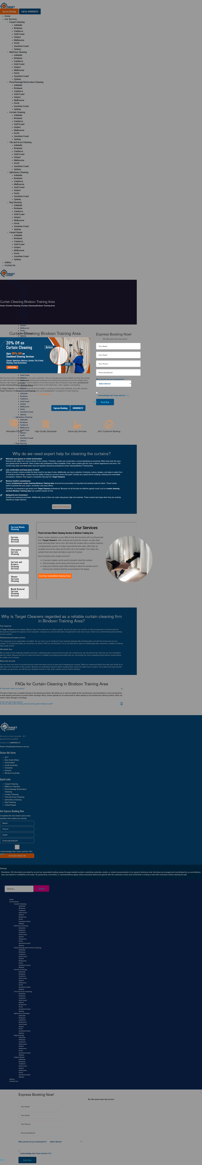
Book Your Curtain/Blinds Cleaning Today (55, 576)
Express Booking (61, 408)
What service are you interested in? (110, 379)
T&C (127, 395)
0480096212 (78, 408)
